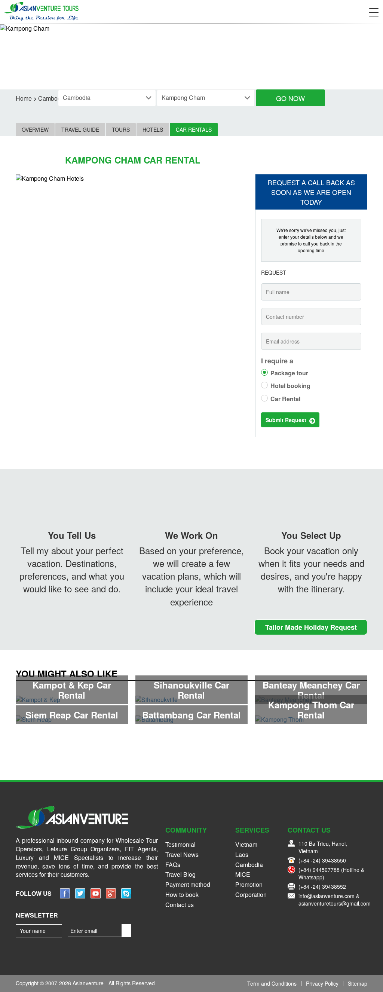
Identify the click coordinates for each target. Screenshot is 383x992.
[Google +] (111, 896)
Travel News (182, 854)
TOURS (121, 129)
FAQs (172, 864)
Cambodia (249, 864)
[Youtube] (96, 896)
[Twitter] (80, 896)
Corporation (251, 894)
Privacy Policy (322, 983)
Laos (241, 854)
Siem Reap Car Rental (71, 714)
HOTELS (153, 129)
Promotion (249, 884)
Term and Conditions (272, 983)
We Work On (191, 535)
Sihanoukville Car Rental (191, 689)
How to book (182, 894)
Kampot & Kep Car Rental (72, 689)
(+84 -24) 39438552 (322, 886)
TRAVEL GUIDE (80, 129)
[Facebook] (65, 896)
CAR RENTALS (194, 129)
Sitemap (357, 983)
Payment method (187, 884)
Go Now (290, 98)
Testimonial (180, 844)
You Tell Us (72, 535)
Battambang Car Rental (191, 714)
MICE (242, 874)
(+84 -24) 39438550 (322, 860)
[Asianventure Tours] (41, 11)
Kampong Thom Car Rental (311, 709)
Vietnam (246, 844)
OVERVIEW (35, 129)
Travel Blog (180, 874)
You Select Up (311, 535)
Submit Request (287, 420)
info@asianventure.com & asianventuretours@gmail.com (334, 899)
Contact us (179, 904)
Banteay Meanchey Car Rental (311, 689)
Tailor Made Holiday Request (311, 627)
